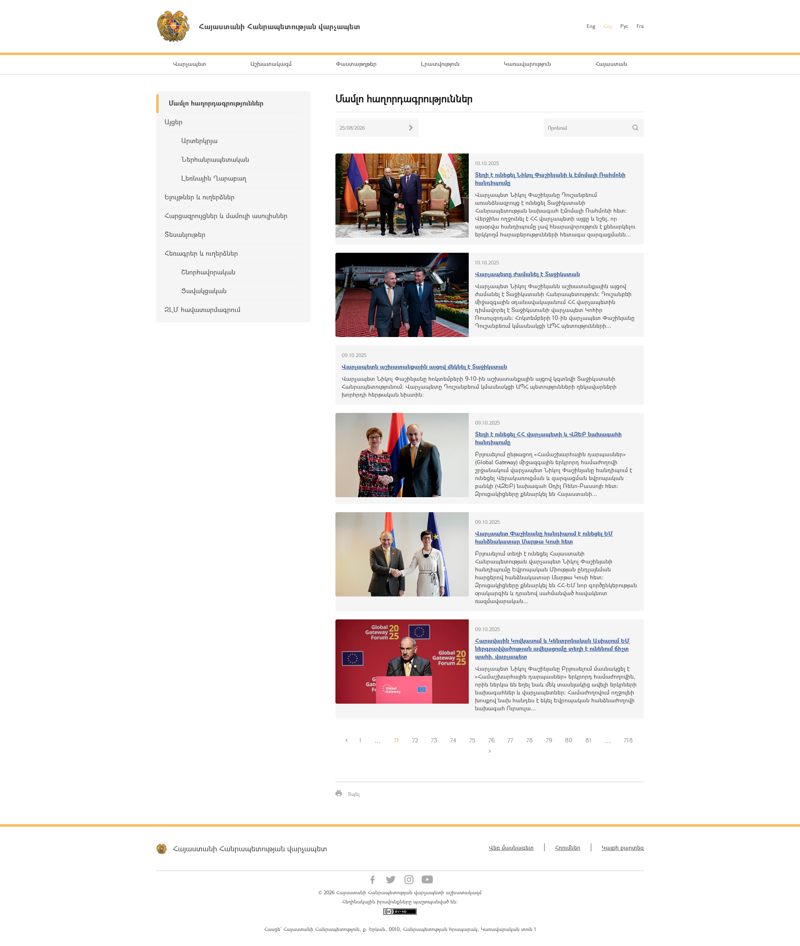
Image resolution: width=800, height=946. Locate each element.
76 (491, 740)
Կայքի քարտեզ (623, 847)
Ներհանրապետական (215, 159)
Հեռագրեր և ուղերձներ (201, 253)
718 (628, 740)
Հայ (607, 26)
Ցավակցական (204, 290)
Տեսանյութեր (185, 234)
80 (568, 740)
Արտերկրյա (199, 140)
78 (529, 740)
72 (415, 740)
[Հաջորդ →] (489, 751)
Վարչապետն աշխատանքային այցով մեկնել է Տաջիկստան (424, 366)
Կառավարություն (527, 64)
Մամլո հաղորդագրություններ (216, 102)
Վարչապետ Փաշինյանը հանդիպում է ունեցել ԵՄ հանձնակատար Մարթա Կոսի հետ (544, 537)
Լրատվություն (440, 64)
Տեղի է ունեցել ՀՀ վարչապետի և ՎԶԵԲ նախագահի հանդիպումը (548, 438)
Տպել (354, 793)
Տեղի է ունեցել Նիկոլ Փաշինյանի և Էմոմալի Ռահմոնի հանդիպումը (550, 178)
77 (510, 740)
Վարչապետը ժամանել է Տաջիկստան (527, 274)
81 (588, 740)
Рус (624, 26)
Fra (640, 26)
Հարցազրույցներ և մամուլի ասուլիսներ (226, 215)
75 (472, 740)
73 (434, 740)
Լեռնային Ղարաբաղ (213, 178)
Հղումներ (567, 847)
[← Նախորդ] (346, 740)
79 (549, 740)
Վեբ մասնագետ (511, 847)
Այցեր (173, 121)
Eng (591, 26)
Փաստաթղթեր (356, 64)
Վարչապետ (189, 64)
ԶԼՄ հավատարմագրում (202, 309)
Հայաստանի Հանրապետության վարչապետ (250, 848)
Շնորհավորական (208, 271)
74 (453, 740)
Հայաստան (611, 64)
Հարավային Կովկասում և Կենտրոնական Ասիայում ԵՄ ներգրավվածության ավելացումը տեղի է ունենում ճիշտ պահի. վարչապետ (552, 648)
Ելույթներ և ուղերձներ (200, 196)
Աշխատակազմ (271, 64)
